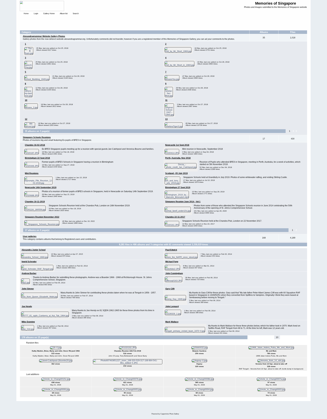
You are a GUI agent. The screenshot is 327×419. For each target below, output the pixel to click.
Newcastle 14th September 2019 (40, 187)
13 (166, 119)
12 (26, 119)
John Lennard (172, 306)
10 (26, 100)
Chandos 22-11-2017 (175, 217)
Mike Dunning (28, 322)
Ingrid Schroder (29, 261)
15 (299, 337)
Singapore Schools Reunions (37, 137)
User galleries (29, 236)
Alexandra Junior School (33, 250)
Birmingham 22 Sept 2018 (37, 158)
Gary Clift (170, 289)
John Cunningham (174, 273)
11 (166, 100)
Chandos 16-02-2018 (35, 145)
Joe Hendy (27, 306)
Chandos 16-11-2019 (35, 201)
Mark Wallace (171, 322)
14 (295, 337)
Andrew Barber (29, 273)
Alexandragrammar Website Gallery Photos (44, 36)
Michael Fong (171, 261)
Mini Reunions (31, 173)
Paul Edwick (171, 250)
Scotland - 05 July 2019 (176, 173)
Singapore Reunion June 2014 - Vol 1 (182, 201)
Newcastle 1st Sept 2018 (177, 145)
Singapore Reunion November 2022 (42, 217)
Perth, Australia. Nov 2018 (178, 158)
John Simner (28, 289)
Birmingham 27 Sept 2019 (177, 187)
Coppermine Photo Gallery (169, 414)
